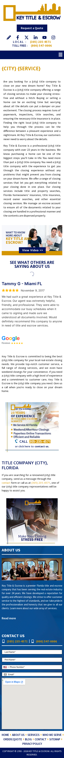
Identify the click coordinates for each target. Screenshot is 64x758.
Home (5, 735)
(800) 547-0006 (41, 45)
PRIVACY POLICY (32, 744)
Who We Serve (52, 735)
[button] (60, 54)
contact (6, 482)
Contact (40, 739)
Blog (28, 739)
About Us (18, 735)
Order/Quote (12, 739)
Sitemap (54, 739)
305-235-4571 (40, 441)
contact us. (42, 446)
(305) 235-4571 (40, 42)
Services (33, 735)
